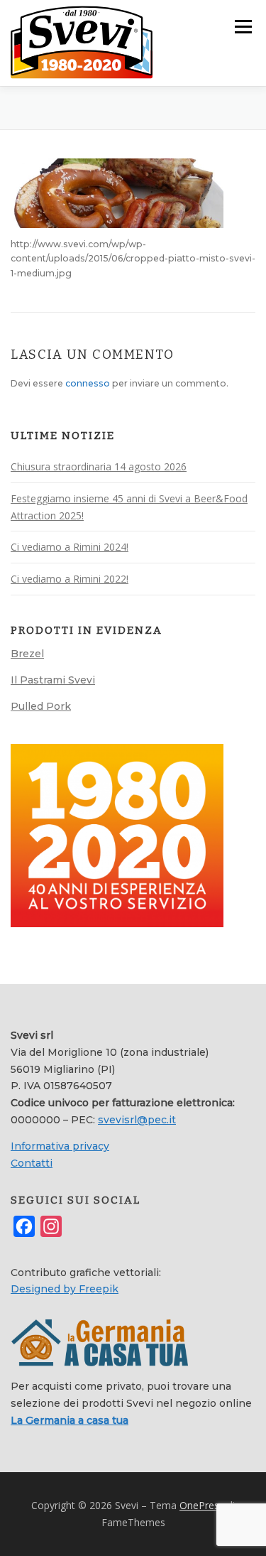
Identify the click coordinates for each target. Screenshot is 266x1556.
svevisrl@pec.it (137, 1119)
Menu (242, 27)
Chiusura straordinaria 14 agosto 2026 (99, 466)
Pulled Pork (41, 706)
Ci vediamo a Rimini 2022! (69, 578)
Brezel (27, 653)
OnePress (201, 1505)
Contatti (31, 1163)
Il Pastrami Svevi (53, 680)
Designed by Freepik (64, 1288)
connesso (87, 383)
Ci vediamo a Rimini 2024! (69, 546)
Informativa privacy (60, 1146)
